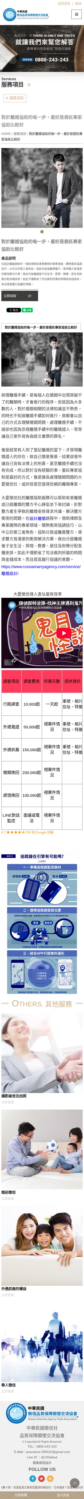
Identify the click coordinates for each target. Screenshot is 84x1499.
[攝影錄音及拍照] (42, 1053)
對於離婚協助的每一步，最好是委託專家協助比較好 (41, 327)
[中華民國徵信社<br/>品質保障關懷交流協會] (26, 14)
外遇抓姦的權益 (13, 1289)
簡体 (78, 3)
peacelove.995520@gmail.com (48, 1452)
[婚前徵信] (42, 1149)
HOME (6, 133)
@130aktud (49, 1457)
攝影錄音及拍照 (13, 1096)
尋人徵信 (8, 1385)
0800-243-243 (47, 1446)
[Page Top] (75, 1483)
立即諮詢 (10, 296)
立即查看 (7, 1102)
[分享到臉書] (32, 1478)
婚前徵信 (8, 1192)
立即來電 (21, 1495)
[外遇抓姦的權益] (42, 1246)
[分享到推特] (41, 1478)
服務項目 (16, 98)
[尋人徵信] (42, 1342)
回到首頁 (64, 3)
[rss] (50, 1478)
